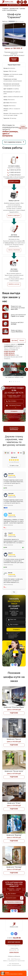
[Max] (15, 665)
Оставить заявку (14, 181)
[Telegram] (12, 665)
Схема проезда (14, 952)
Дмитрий (10, 493)
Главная (5, 8)
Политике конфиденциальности (13, 416)
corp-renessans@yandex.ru (14, 945)
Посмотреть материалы (14, 429)
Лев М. (10, 513)
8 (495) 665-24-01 (14, 172)
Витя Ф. (10, 572)
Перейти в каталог (14, 284)
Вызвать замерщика (14, 215)
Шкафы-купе (14, 8)
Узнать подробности (23, 127)
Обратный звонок (14, 942)
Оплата (21, 340)
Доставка (15, 340)
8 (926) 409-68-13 (15, 175)
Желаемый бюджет (15, 405)
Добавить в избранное (14, 956)
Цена (5, 340)
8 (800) (14, 938)
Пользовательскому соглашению (13, 417)
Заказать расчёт (14, 59)
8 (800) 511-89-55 (15, 170)
